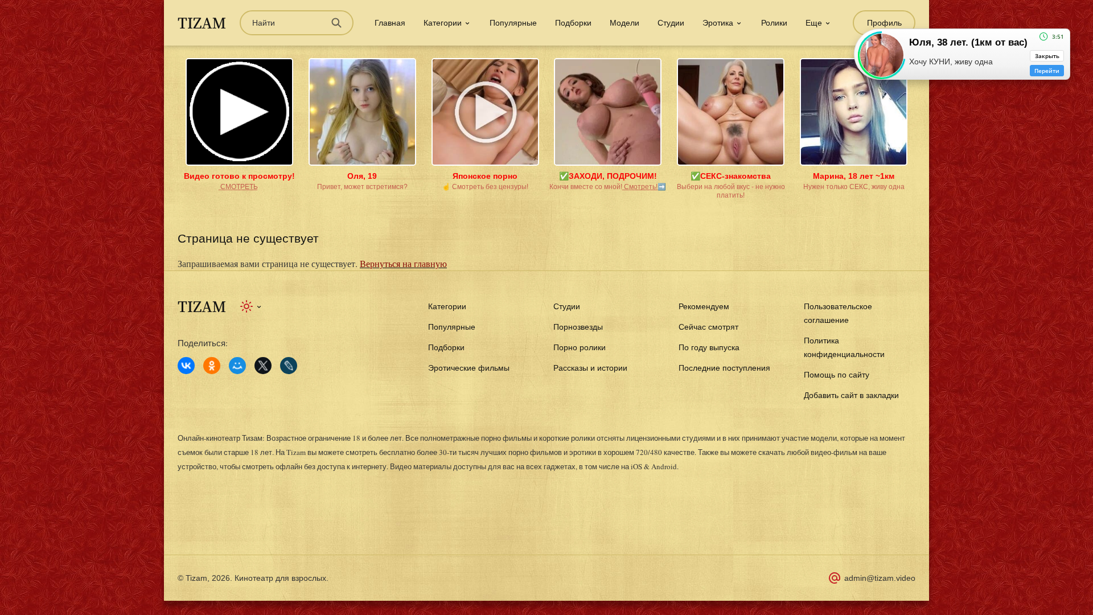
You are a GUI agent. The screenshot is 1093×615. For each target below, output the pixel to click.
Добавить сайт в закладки (851, 395)
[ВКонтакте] (186, 365)
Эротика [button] (717, 22)
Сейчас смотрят (708, 326)
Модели (624, 22)
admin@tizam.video (879, 578)
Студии (671, 22)
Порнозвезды (578, 326)
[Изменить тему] (251, 306)
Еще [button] (814, 22)
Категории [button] (443, 22)
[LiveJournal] (288, 365)
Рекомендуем (704, 306)
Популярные (513, 22)
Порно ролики (579, 347)
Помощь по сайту (836, 374)
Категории (447, 306)
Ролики (774, 22)
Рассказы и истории (590, 367)
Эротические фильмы (468, 367)
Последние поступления (724, 367)
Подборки (573, 22)
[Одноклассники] (211, 365)
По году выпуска (709, 347)
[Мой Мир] (237, 365)
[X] (263, 365)
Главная (390, 22)
